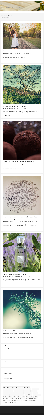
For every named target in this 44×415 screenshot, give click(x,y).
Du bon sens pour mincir (11, 51)
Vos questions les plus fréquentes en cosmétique (10, 348)
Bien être (12, 164)
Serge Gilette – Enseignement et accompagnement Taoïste (12, 379)
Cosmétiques (12, 221)
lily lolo (5, 396)
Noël (32, 396)
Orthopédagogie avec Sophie (7, 378)
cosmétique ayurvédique (8, 391)
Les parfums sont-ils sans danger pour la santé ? (10, 352)
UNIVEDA (11, 402)
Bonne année (22, 387)
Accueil (2, 17)
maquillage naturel (21, 396)
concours (29, 389)
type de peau (5, 402)
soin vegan (16, 400)
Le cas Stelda (5, 374)
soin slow (11, 400)
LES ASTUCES (12, 53)
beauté (17, 387)
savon (26, 398)
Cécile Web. (6, 53)
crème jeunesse (27, 391)
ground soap (12, 394)
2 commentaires (20, 108)
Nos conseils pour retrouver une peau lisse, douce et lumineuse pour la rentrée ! (15, 356)
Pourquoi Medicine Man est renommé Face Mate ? (11, 354)
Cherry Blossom (5, 372)
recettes (17, 398)
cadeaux (28, 387)
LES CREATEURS (18, 221)
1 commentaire (20, 53)
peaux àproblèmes (6, 398)
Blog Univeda (5, 5)
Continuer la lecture (8, 60)
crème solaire (34, 391)
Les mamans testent (6, 377)
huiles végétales (28, 394)
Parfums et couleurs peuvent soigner (15, 274)
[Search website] (42, 12)
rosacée (21, 398)
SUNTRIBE (21, 400)
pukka (13, 398)
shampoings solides (32, 398)
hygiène (34, 394)
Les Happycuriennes (6, 375)
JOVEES (39, 394)
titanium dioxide (32, 400)
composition (23, 389)
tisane (26, 400)
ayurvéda (12, 387)
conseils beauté (35, 389)
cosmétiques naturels (18, 391)
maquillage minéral (12, 396)
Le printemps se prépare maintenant (15, 106)
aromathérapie (6, 387)
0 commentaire (18, 164)
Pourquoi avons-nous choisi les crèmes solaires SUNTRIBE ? (12, 350)
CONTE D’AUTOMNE (9, 331)
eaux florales (6, 394)
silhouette (5, 400)
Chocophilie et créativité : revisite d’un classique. (19, 161)
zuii (15, 402)
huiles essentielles (20, 394)
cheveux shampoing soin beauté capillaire (11, 389)
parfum (36, 396)
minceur (27, 396)
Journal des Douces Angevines (7, 373)
